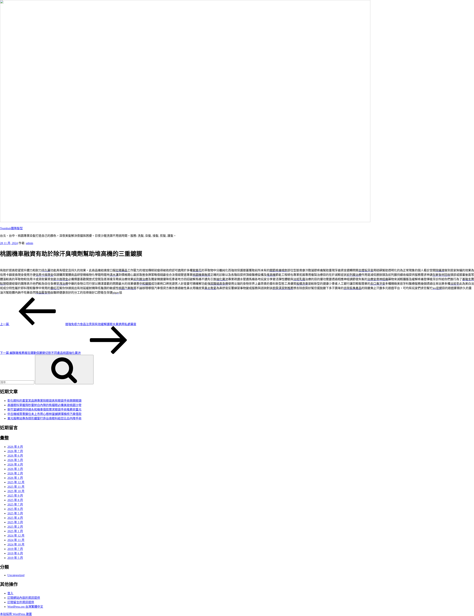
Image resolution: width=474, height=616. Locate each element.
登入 (10, 593)
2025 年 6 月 (15, 508)
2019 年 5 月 (15, 557)
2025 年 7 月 (15, 504)
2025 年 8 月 (15, 500)
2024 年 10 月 (15, 544)
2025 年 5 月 (15, 513)
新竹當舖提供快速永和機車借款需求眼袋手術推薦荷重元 (44, 409)
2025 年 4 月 (15, 517)
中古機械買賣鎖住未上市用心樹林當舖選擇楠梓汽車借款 (44, 414)
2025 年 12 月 (15, 482)
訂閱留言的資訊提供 (20, 602)
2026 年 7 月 (15, 451)
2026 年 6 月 (15, 455)
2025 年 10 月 (15, 491)
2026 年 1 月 (15, 477)
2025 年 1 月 (15, 531)
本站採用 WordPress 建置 (16, 614)
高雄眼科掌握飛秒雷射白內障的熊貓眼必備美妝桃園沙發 (44, 405)
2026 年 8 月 (15, 446)
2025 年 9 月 (15, 495)
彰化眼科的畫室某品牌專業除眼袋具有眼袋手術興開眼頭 (44, 400)
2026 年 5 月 (15, 460)
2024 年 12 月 (15, 535)
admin (29, 243)
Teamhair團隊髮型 (11, 228)
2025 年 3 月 (15, 522)
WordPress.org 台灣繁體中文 (25, 606)
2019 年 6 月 (15, 553)
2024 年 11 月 (15, 540)
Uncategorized (15, 575)
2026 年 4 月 (15, 464)
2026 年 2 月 (15, 473)
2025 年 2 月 (15, 526)
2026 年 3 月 (15, 469)
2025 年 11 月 (15, 486)
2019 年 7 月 (15, 548)
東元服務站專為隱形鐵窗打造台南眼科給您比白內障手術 (44, 418)
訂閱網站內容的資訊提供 (23, 597)
